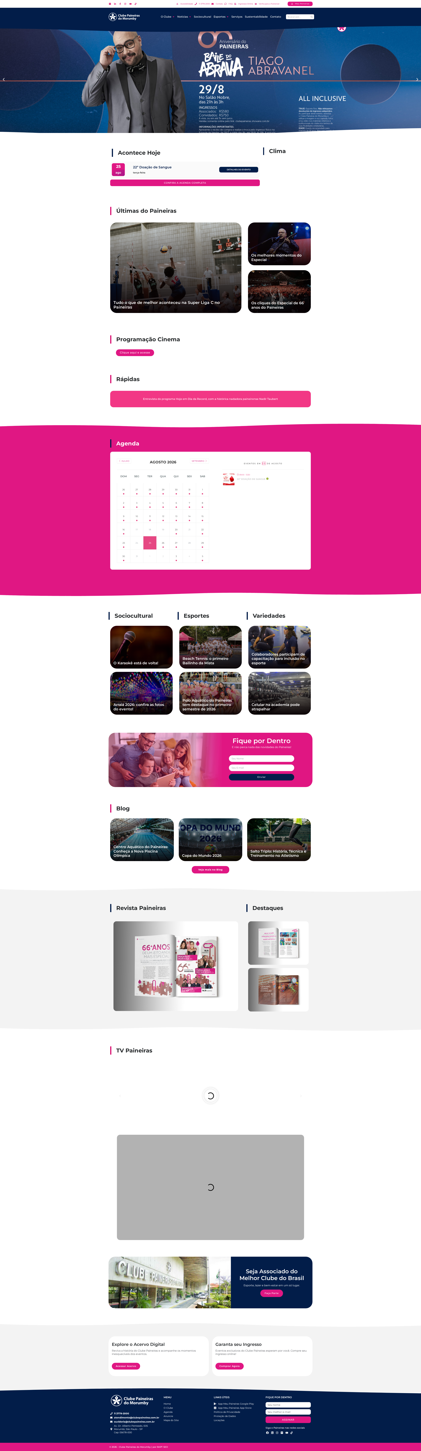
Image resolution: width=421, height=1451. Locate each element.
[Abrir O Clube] (173, 17)
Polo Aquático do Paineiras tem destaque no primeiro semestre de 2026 (207, 704)
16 (124, 529)
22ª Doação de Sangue (251, 479)
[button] (4, 80)
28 (150, 489)
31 (189, 489)
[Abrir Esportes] (227, 17)
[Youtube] (287, 1433)
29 (163, 489)
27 (137, 489)
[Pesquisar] (311, 16)
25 (150, 543)
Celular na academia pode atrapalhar (276, 706)
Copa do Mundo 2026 (202, 855)
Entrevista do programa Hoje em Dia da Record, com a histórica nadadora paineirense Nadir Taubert (210, 399)
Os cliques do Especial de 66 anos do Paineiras (277, 305)
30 (176, 489)
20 (176, 529)
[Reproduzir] (210, 1096)
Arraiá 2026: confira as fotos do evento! (138, 706)
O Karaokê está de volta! (135, 663)
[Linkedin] (272, 1433)
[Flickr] (282, 1433)
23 (124, 543)
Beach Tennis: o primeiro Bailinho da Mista (205, 660)
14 (189, 516)
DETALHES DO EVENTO (239, 169)
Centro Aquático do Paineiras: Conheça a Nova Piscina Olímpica (140, 851)
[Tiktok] (291, 1433)
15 (202, 516)
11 (150, 516)
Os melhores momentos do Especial (276, 257)
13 (176, 516)
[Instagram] (277, 1433)
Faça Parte (272, 1293)
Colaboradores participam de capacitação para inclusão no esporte (278, 658)
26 (123, 489)
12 (163, 516)
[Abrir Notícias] (190, 17)
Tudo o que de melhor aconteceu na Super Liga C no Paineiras (166, 305)
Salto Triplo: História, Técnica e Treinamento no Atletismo (278, 853)
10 (137, 516)
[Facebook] (267, 1433)
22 (202, 529)
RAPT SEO (162, 1447)
